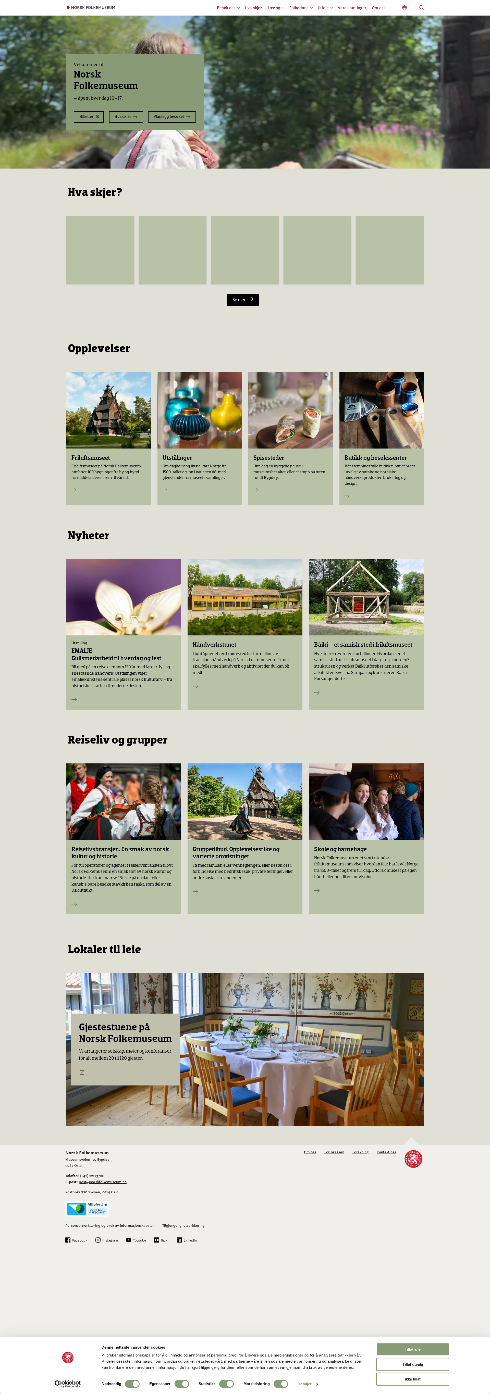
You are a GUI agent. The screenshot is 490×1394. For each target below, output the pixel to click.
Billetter (86, 116)
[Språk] (404, 7)
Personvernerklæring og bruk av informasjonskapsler (109, 1225)
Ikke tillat (413, 1379)
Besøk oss (226, 7)
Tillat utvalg (412, 1364)
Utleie (323, 7)
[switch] (182, 1384)
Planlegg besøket (169, 116)
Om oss (379, 7)
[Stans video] (482, 161)
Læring (274, 7)
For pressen (334, 1151)
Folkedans (299, 7)
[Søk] (422, 8)
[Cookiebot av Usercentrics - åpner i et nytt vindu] (67, 1384)
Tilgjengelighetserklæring (183, 1225)
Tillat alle (413, 1349)
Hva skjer (253, 7)
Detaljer (305, 1384)
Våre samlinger (352, 7)
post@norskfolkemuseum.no (103, 1181)
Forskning (360, 1151)
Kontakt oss (386, 1151)
